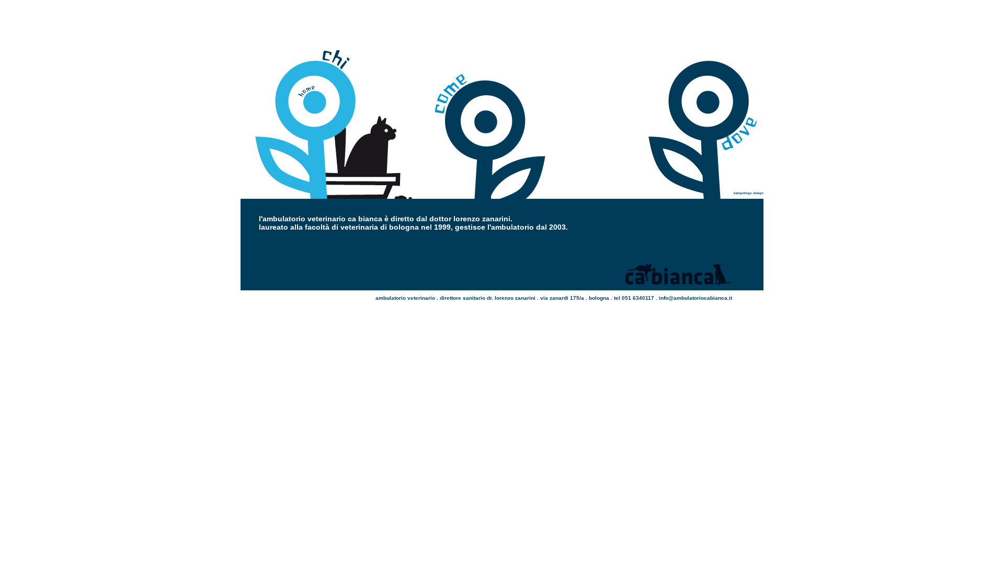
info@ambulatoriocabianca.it (695, 298)
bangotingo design (748, 193)
